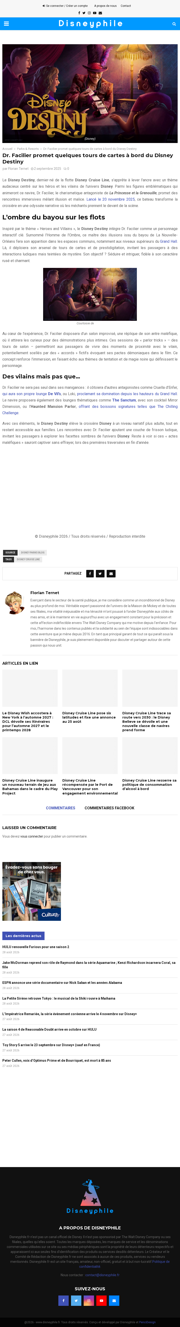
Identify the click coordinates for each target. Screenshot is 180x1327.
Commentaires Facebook (109, 808)
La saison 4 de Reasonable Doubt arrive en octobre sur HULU (49, 1029)
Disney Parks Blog (33, 552)
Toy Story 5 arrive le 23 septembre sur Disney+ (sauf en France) (51, 1045)
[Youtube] (101, 1300)
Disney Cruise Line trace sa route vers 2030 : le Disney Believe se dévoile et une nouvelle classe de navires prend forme (146, 721)
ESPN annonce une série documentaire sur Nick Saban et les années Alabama (62, 983)
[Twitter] (76, 1300)
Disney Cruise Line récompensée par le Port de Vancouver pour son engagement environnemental (90, 786)
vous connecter (31, 836)
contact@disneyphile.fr (102, 1275)
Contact (126, 6)
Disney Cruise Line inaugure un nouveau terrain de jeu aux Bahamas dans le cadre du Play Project (30, 786)
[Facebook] (63, 1300)
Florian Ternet (18, 169)
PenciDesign (147, 1322)
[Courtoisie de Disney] (90, 294)
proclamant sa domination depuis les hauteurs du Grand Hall (127, 394)
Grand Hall (168, 241)
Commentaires (60, 808)
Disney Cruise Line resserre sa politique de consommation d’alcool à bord (149, 784)
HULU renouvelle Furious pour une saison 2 (35, 947)
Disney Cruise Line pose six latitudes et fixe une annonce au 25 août (89, 717)
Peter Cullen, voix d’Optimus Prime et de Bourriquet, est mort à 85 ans (56, 1060)
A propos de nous (105, 6)
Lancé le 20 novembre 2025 (110, 199)
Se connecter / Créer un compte (66, 6)
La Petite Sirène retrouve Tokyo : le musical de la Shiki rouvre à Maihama (58, 998)
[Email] (114, 1300)
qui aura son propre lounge (31, 394)
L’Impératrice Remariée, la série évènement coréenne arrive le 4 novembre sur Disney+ (69, 1014)
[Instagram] (89, 1300)
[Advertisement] (90, 489)
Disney (99, 323)
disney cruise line (28, 559)
